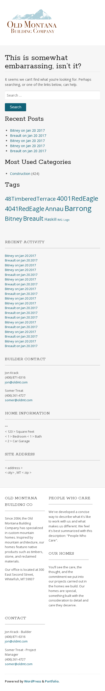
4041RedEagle (24, 208)
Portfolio (52, 681)
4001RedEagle (77, 198)
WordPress (32, 681)
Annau (54, 208)
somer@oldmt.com (18, 400)
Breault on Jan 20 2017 (28, 135)
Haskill (50, 219)
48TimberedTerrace (30, 198)
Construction (20, 173)
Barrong (78, 208)
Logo (66, 219)
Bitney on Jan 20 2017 (27, 130)
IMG (60, 219)
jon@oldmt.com (16, 382)
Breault (33, 218)
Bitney (13, 218)
